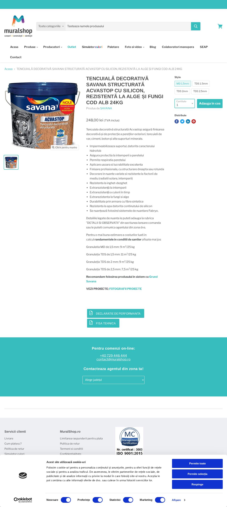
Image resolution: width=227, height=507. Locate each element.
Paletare (113, 47)
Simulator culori (14, 454)
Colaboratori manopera (178, 47)
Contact (15, 57)
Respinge (197, 484)
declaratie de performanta (118, 313)
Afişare (176, 499)
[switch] (98, 500)
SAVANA (106, 108)
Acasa (14, 47)
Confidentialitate (70, 454)
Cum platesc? (13, 443)
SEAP (204, 47)
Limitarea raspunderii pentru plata (81, 438)
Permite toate (197, 463)
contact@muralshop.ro (113, 359)
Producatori (51, 47)
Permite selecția (197, 473)
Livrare (8, 438)
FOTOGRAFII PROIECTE (125, 289)
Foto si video (133, 47)
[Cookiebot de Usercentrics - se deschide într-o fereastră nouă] (22, 500)
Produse (30, 47)
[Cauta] (195, 26)
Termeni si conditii (71, 448)
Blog (153, 47)
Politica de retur (14, 448)
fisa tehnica (106, 323)
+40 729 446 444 (113, 355)
